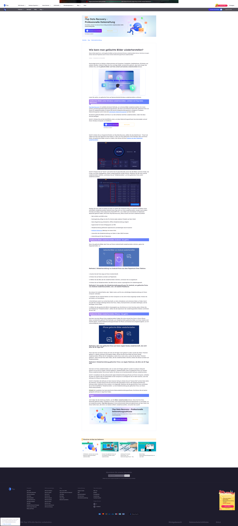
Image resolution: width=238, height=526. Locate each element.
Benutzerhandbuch (82, 494)
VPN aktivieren (81, 496)
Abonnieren (127, 475)
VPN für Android (48, 497)
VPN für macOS (48, 492)
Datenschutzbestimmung (10, 521)
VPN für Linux (48, 503)
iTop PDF (28, 503)
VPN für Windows (48, 490)
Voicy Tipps (62, 497)
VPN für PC (47, 494)
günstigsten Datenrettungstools (118, 112)
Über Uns (95, 490)
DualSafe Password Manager (33, 505)
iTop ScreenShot (30, 497)
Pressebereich (96, 494)
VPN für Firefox (48, 501)
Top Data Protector (31, 501)
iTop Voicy (29, 496)
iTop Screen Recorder (31, 492)
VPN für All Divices (49, 506)
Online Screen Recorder (32, 506)
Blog (41, 9)
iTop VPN (29, 490)
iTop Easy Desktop (31, 494)
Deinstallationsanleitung (83, 497)
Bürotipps (62, 496)
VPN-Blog (62, 494)
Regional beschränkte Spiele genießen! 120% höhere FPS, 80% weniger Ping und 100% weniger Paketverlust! (120, 1)
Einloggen (231, 5)
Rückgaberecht (175, 522)
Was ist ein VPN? (63, 490)
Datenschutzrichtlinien (199, 522)
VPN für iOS (47, 496)
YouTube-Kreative (97, 497)
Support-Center (81, 490)
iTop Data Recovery (94, 107)
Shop (85, 5)
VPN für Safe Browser (49, 505)
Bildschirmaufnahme (64, 499)
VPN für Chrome (48, 499)
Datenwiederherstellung (96, 40)
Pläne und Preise (30, 508)
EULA (218, 522)
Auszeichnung (96, 496)
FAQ (78, 492)
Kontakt (95, 492)
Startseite (84, 40)
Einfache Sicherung (96, 230)
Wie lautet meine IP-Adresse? (66, 492)
